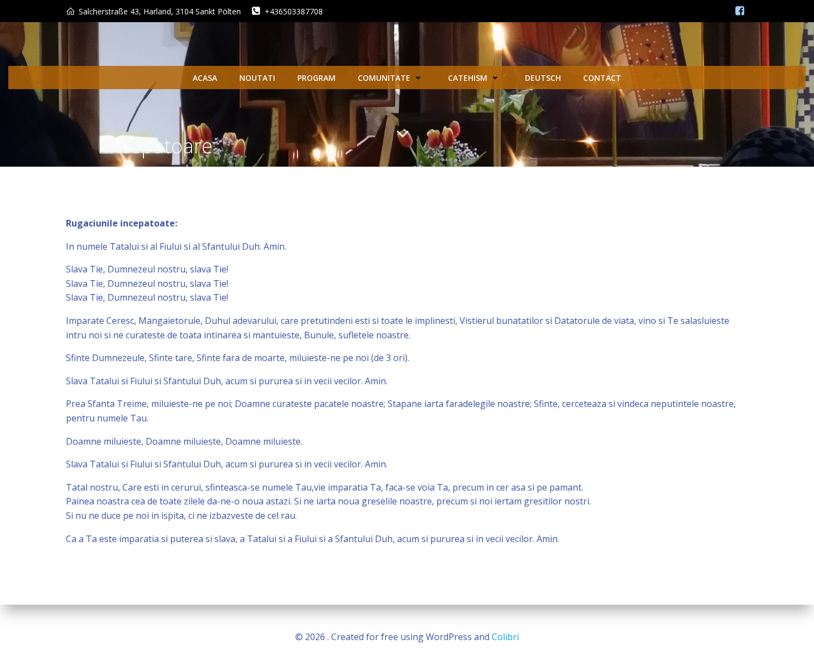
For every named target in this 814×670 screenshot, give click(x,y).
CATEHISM (467, 78)
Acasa (205, 78)
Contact (602, 78)
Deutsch (543, 78)
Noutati (257, 78)
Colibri (505, 637)
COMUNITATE (384, 78)
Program (316, 78)
